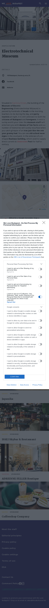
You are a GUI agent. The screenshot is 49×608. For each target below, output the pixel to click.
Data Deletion (12, 385)
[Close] (44, 223)
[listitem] (24, 264)
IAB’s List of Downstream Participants (27, 257)
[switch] (40, 269)
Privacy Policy (37, 385)
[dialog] (24, 304)
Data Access (24, 385)
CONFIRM (14, 377)
